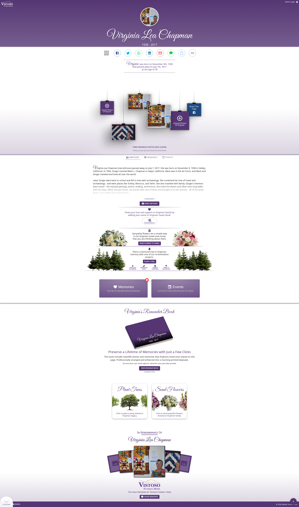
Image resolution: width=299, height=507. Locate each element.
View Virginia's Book (149, 368)
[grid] (149, 117)
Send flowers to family (149, 243)
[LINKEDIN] (149, 53)
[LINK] (192, 53)
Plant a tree (149, 261)
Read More (149, 199)
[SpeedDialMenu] (293, 501)
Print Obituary (150, 204)
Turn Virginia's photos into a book (149, 147)
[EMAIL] (160, 53)
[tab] (132, 157)
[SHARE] (181, 53)
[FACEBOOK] (117, 53)
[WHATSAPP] (138, 53)
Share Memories (151, 497)
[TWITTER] (128, 53)
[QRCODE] (106, 53)
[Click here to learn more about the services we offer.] (149, 484)
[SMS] (170, 53)
